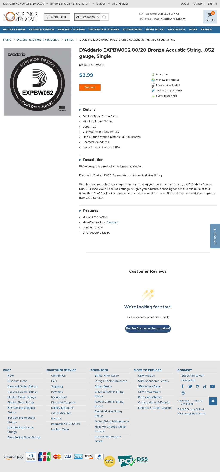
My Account (59, 397)
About (185, 3)
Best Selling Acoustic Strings (21, 420)
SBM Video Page (149, 386)
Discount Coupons (63, 402)
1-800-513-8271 (173, 19)
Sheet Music (154, 29)
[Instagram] (197, 387)
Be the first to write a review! (148, 328)
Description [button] (93, 160)
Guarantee (183, 401)
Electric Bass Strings (21, 402)
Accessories (132, 29)
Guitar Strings (14, 29)
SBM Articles (146, 375)
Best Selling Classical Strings (21, 410)
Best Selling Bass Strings (24, 437)
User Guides (120, 3)
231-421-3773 (168, 14)
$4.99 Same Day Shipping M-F (70, 3)
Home (7, 39)
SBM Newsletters (149, 391)
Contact (198, 3)
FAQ (54, 381)
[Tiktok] (205, 387)
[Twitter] (190, 387)
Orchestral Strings (104, 29)
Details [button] (89, 110)
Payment (57, 391)
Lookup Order (60, 429)
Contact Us (58, 375)
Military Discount (62, 407)
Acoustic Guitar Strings (23, 391)
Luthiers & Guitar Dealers (155, 407)
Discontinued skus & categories (38, 39)
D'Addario (112, 222)
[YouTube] (212, 387)
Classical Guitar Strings (23, 386)
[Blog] (183, 393)
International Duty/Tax (65, 423)
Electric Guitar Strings (22, 397)
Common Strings (41, 29)
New (11, 375)
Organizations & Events (153, 402)
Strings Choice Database (111, 381)
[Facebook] (183, 387)
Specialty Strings (71, 29)
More (193, 29)
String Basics (103, 386)
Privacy (198, 401)
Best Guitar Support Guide (108, 439)
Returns (56, 418)
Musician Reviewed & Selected (23, 3)
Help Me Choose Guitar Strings (110, 429)
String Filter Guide (107, 375)
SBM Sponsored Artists (153, 381)
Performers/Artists (150, 397)
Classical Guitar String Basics (109, 394)
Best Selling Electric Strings (21, 430)
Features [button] (90, 211)
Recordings (176, 29)
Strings (69, 39)
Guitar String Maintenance (112, 421)
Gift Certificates (61, 413)
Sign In (212, 3)
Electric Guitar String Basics (108, 414)
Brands (206, 29)
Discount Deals (18, 381)
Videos (101, 3)
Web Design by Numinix (191, 413)
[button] (215, 236)
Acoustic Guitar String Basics (109, 404)
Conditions (187, 404)
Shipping (57, 386)
